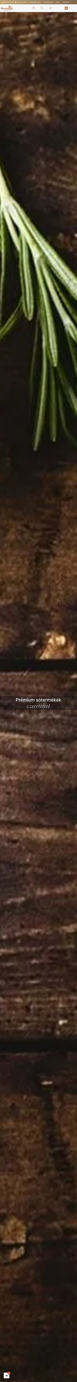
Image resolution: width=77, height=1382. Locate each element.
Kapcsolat (66, 2)
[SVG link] (7, 8)
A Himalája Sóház (34, 2)
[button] (66, 8)
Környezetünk (48, 2)
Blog (58, 2)
